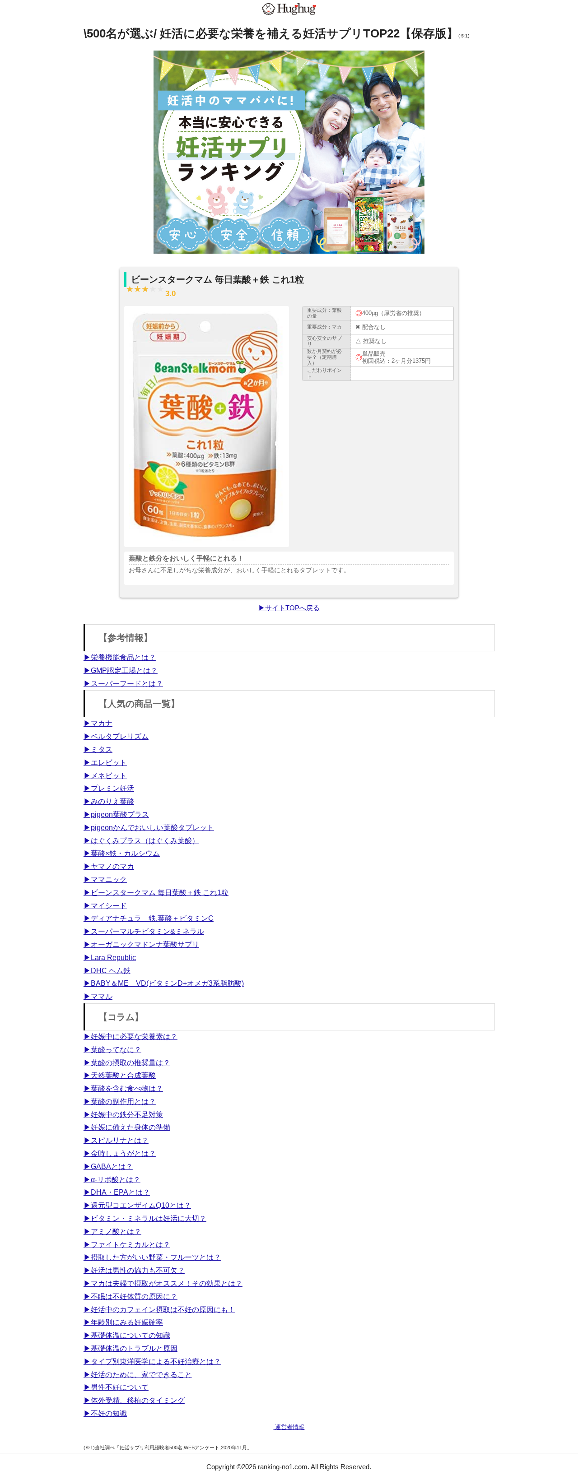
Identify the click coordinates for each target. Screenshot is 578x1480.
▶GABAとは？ (108, 1166)
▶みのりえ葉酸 (109, 801)
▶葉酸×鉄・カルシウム (122, 853)
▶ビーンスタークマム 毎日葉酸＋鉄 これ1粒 (156, 892)
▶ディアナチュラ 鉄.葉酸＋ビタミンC (149, 918)
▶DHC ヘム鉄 (107, 970)
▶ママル (98, 996)
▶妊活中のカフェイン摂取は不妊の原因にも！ (159, 1309)
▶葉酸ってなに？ (112, 1049)
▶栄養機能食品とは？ (120, 657)
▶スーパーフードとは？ (123, 683)
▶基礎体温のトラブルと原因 (130, 1348)
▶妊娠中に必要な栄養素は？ (130, 1036)
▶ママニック (105, 879)
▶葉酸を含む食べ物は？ (123, 1088)
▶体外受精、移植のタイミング (134, 1400)
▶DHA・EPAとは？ (117, 1192)
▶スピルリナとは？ (116, 1140)
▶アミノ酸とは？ (112, 1231)
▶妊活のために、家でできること (138, 1374)
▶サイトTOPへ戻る (289, 608)
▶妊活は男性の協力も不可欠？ (134, 1270)
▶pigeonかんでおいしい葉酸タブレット (149, 827)
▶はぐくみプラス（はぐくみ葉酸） (141, 840)
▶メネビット (105, 775)
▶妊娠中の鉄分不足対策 (123, 1114)
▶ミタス (98, 749)
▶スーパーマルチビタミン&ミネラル (144, 931)
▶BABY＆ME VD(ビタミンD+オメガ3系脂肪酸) (164, 983)
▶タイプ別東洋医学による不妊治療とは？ (152, 1361)
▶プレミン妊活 (109, 788)
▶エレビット (105, 762)
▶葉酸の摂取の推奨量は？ (127, 1063)
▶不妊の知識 (105, 1413)
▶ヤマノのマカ (109, 866)
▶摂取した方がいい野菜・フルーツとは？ (152, 1257)
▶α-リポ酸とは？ (112, 1179)
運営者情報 (288, 1427)
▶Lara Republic (110, 957)
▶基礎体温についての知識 (127, 1335)
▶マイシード (105, 905)
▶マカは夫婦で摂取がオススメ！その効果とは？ (163, 1283)
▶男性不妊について (116, 1387)
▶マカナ (98, 723)
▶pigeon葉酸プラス (116, 814)
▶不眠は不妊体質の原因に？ (130, 1296)
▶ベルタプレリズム (116, 736)
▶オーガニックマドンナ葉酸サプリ (141, 944)
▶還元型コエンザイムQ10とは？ (137, 1205)
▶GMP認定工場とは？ (121, 670)
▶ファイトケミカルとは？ (127, 1244)
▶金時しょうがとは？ (120, 1153)
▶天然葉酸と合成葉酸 (120, 1075)
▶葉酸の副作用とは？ (120, 1101)
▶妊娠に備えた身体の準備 (127, 1127)
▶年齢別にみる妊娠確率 (123, 1322)
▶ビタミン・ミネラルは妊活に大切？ (145, 1218)
